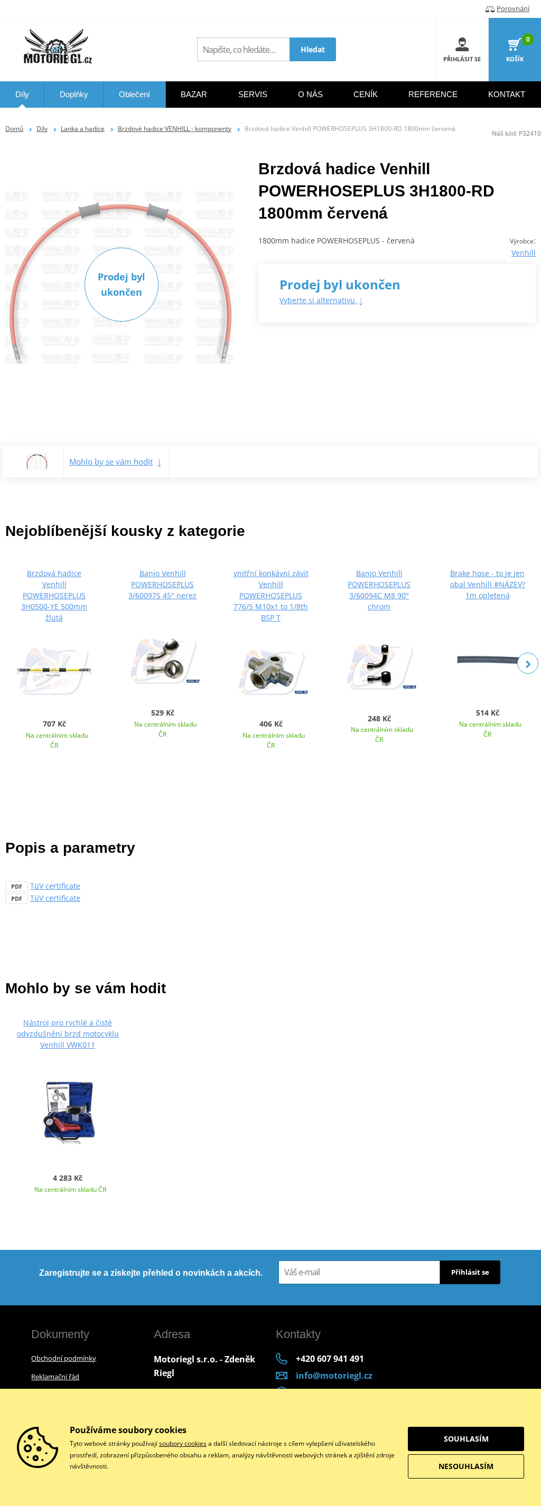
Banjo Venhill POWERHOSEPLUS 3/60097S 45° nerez (162, 584)
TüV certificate (55, 886)
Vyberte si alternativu (318, 300)
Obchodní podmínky (63, 1358)
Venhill (523, 253)
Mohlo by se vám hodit (111, 461)
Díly (42, 128)
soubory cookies (183, 1443)
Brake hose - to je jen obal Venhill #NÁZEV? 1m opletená (487, 584)
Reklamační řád (55, 1376)
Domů (14, 128)
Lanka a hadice (83, 128)
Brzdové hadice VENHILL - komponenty (174, 128)
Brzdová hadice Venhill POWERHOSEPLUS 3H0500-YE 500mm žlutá (54, 595)
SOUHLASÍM (466, 1439)
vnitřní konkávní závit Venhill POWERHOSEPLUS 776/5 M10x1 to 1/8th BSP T (271, 595)
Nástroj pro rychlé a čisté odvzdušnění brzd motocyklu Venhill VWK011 (68, 1034)
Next (527, 663)
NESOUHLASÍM (466, 1466)
